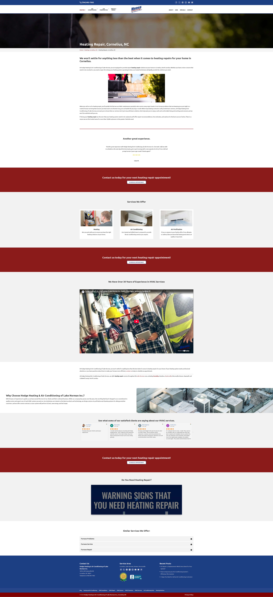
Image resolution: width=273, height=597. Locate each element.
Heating (82, 10)
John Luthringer (89, 424)
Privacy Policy (189, 595)
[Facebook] (176, 2)
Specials (182, 10)
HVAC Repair (112, 590)
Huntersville (168, 376)
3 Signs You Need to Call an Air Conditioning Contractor (177, 577)
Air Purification (104, 9)
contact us (129, 371)
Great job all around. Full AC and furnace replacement (147, 431)
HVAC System (120, 590)
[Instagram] (186, 2)
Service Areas (113, 9)
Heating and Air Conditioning (90, 590)
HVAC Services (138, 590)
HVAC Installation (103, 590)
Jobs (176, 10)
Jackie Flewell (117, 424)
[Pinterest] (182, 2)
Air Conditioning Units (149, 590)
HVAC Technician (129, 590)
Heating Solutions (160, 590)
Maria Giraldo (173, 424)
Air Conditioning (92, 9)
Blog (81, 590)
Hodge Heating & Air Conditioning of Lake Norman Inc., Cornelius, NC (105, 595)
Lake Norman (140, 376)
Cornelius (156, 376)
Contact (190, 10)
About (171, 10)
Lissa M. (136, 160)
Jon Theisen (144, 424)
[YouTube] (189, 2)
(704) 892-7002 (88, 2)
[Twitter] (179, 2)
